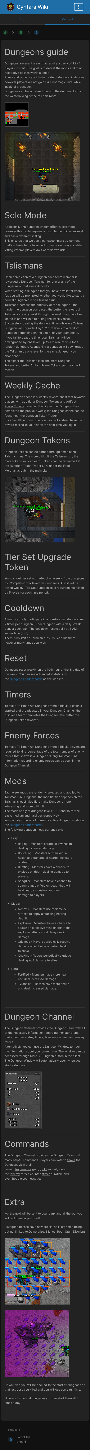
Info (22, 19)
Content (67, 19)
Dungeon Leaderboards (26, 679)
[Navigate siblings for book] (13, 32)
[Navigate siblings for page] (28, 32)
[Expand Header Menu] (78, 7)
